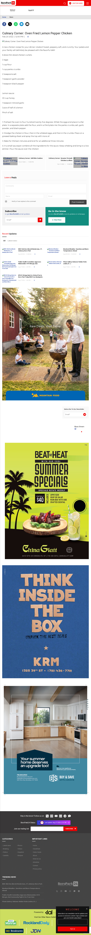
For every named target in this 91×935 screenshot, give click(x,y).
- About (34, 855)
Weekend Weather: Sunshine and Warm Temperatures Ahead (21, 889)
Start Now (57, 220)
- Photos (19, 845)
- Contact (35, 865)
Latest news (12, 241)
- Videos (19, 849)
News (11, 17)
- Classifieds (36, 849)
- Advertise (35, 862)
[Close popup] (86, 908)
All (4, 241)
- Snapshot (20, 852)
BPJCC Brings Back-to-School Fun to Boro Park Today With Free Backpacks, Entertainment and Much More (30, 277)
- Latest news (6, 845)
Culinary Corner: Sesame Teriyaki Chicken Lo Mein (60, 159)
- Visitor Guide (36, 852)
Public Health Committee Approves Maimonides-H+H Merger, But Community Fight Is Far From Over (29, 263)
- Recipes (20, 855)
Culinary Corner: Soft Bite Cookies (31, 158)
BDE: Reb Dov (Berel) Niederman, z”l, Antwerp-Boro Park (22, 884)
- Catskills (5, 855)
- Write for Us (36, 859)
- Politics (5, 852)
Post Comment (78, 202)
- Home (34, 845)
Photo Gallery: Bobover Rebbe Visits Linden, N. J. (19, 901)
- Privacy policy (37, 869)
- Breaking (5, 849)
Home (4, 17)
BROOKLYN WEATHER (35, 10)
